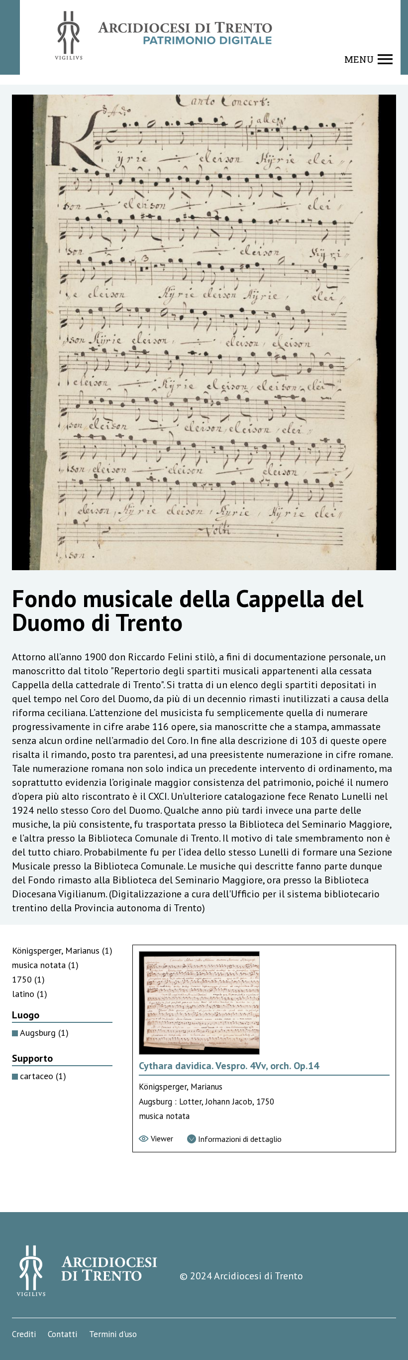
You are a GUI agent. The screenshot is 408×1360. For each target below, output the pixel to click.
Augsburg (44, 1032)
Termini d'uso (113, 1334)
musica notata (45, 965)
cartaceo (43, 1076)
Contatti (62, 1334)
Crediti (24, 1334)
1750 (28, 979)
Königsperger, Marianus (62, 950)
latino (29, 993)
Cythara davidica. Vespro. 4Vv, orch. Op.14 (229, 1065)
